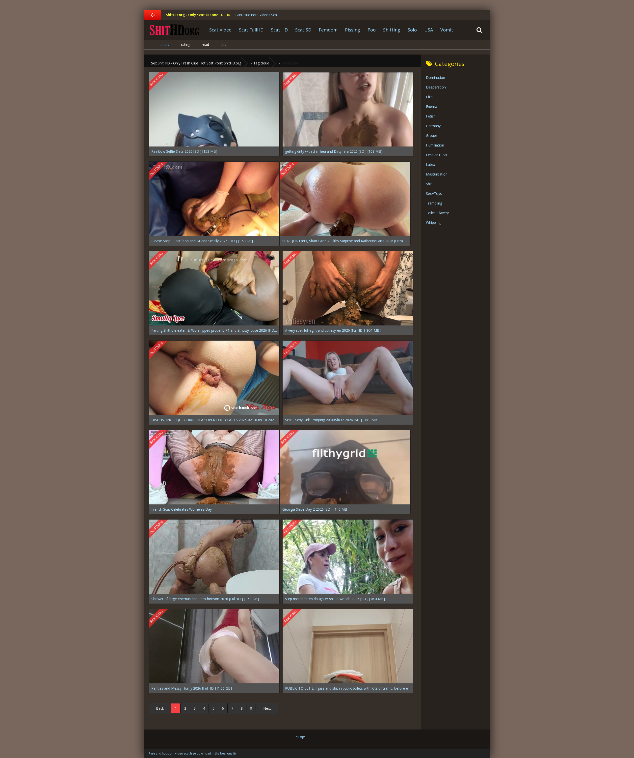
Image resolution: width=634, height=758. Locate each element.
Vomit (446, 30)
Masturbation (437, 174)
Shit (429, 183)
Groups (432, 135)
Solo (412, 30)
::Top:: (301, 736)
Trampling (434, 203)
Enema (431, 106)
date (163, 44)
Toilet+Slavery (437, 212)
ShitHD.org (175, 30)
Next (267, 708)
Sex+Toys (434, 193)
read (205, 44)
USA (428, 30)
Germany (433, 125)
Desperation (436, 87)
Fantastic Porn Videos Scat (256, 14)
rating (185, 44)
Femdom (328, 30)
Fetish (431, 116)
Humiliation (435, 145)
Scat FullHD (251, 30)
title (224, 44)
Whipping (433, 222)
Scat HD (279, 30)
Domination (435, 77)
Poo (372, 30)
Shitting (391, 30)
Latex (430, 164)
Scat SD (303, 30)
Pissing (352, 30)
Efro (429, 96)
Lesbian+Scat (437, 154)
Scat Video (220, 30)
